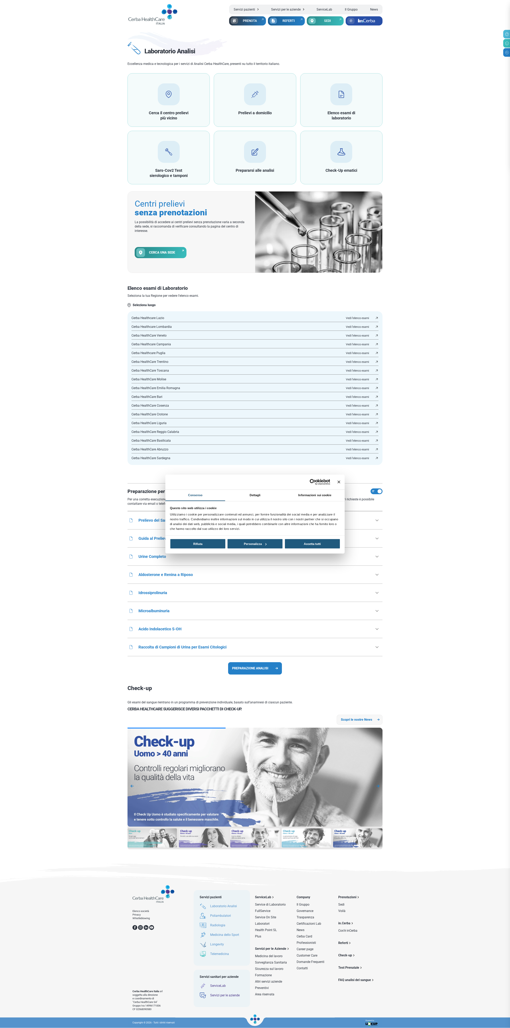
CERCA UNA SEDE (162, 252)
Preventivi (262, 988)
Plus (258, 936)
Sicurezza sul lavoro (269, 969)
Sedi (341, 904)
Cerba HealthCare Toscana (150, 370)
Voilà (341, 911)
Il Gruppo (351, 9)
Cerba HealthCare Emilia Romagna (155, 388)
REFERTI (288, 21)
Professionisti (306, 943)
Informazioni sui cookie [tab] (314, 495)
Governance (305, 911)
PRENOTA (250, 21)
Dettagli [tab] (255, 495)
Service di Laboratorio (270, 904)
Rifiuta (197, 544)
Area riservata (264, 994)
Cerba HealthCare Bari (146, 397)
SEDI (327, 21)
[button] (255, 556)
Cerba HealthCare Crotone (149, 414)
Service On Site (265, 917)
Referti (343, 943)
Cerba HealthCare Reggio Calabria (155, 432)
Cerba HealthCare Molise (148, 379)
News (374, 9)
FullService (262, 911)
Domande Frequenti (310, 962)
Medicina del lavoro (268, 956)
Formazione (263, 975)
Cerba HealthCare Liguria (149, 423)
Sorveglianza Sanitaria (271, 962)
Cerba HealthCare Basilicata (151, 440)
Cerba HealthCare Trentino (149, 362)
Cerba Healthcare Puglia (148, 353)
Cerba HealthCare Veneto (149, 335)
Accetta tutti (312, 544)
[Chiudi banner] (338, 482)
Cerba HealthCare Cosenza (150, 405)
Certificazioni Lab (309, 923)
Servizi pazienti (244, 9)
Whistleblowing (141, 918)
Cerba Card (304, 936)
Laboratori (262, 923)
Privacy (136, 914)
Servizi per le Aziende (270, 949)
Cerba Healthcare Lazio (147, 318)
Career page (305, 949)
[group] (259, 778)
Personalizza (253, 544)
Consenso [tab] (195, 495)
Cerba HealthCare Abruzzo (149, 449)
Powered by (370, 1020)
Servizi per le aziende (286, 9)
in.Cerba (344, 923)
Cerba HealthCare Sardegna (150, 458)
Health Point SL (266, 930)
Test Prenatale (348, 967)
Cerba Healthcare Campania (151, 344)
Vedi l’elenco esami (357, 318)
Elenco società (140, 911)
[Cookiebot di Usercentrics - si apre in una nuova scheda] (312, 482)
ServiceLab (324, 9)
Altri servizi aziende (268, 981)
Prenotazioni (347, 897)
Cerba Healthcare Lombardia (151, 327)
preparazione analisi (250, 668)
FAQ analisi (354, 980)
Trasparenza (305, 917)
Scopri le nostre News (356, 719)
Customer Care (307, 955)
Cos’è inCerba (347, 930)
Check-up (345, 955)
